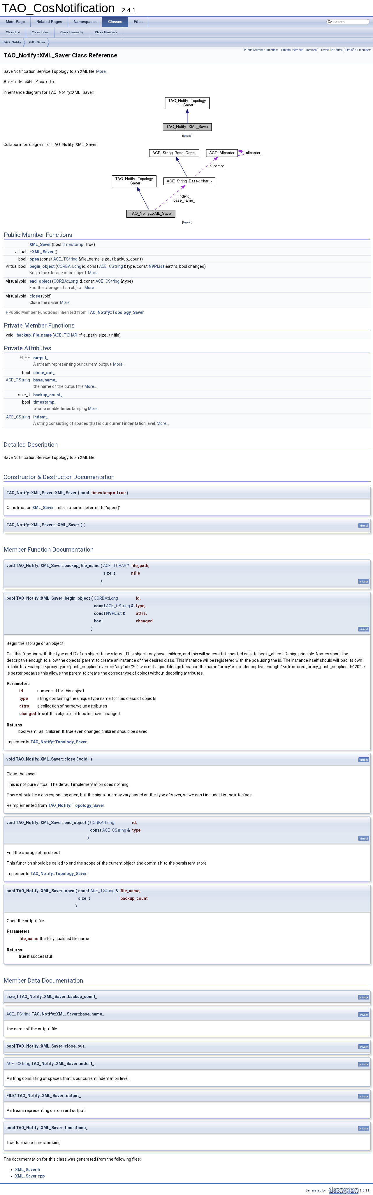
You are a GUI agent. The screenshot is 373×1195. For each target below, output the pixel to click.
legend (187, 135)
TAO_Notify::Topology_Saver (115, 312)
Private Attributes (331, 50)
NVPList (156, 266)
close (34, 296)
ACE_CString (111, 266)
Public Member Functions (261, 50)
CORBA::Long (69, 266)
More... (102, 71)
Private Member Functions (299, 50)
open (34, 259)
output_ (40, 357)
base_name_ (45, 380)
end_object (40, 281)
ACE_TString (65, 259)
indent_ (40, 417)
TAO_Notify (12, 42)
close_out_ (44, 372)
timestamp (72, 244)
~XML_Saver (41, 251)
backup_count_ (48, 395)
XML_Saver (36, 42)
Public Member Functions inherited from (76, 312)
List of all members (358, 50)
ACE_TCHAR (65, 335)
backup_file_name (34, 335)
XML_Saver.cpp (30, 1176)
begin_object (42, 266)
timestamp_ (44, 402)
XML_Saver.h (27, 1169)
